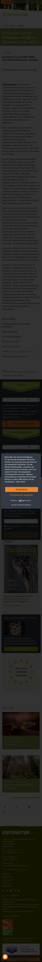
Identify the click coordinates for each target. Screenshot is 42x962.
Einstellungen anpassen (21, 495)
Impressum (14, 504)
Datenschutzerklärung (24, 504)
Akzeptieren (22, 489)
